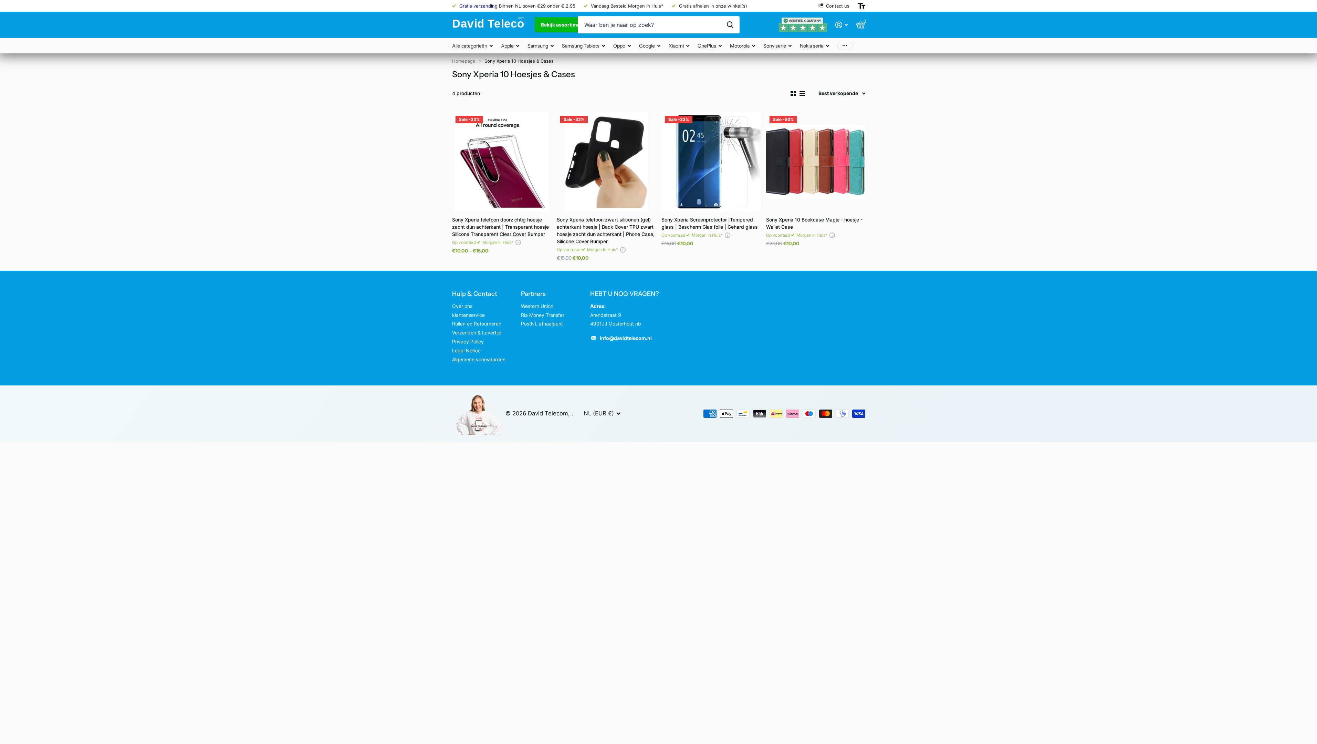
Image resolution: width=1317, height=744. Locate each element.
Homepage (463, 61)
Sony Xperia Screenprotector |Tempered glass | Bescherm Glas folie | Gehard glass (709, 223)
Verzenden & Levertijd (477, 332)
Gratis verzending (478, 6)
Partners (533, 294)
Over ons (462, 306)
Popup (518, 242)
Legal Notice (466, 350)
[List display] (802, 93)
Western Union (537, 306)
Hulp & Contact (474, 294)
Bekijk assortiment (563, 25)
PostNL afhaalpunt (542, 324)
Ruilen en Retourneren (476, 324)
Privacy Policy (468, 341)
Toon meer (845, 45)
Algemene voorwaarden (478, 359)
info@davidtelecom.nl (626, 338)
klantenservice (468, 315)
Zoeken (730, 24)
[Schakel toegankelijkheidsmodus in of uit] (861, 5)
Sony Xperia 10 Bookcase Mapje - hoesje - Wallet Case (814, 223)
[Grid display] (793, 93)
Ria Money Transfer (542, 315)
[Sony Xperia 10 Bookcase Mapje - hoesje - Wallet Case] (815, 161)
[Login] (841, 25)
